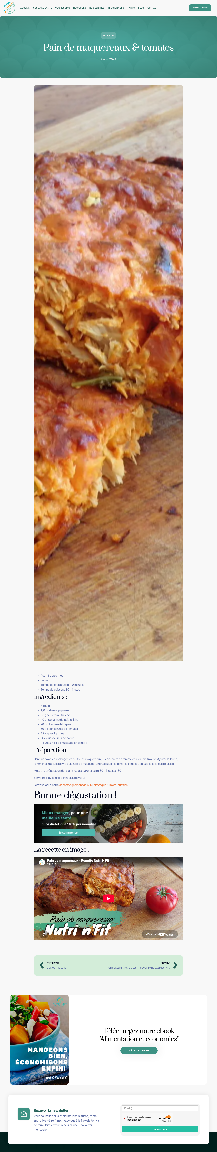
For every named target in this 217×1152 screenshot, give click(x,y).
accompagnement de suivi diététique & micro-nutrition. (94, 785)
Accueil (25, 8)
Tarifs (131, 8)
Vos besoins (62, 8)
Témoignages (116, 8)
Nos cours (79, 8)
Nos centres (96, 8)
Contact (152, 8)
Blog (141, 8)
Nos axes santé (42, 8)
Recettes (109, 35)
